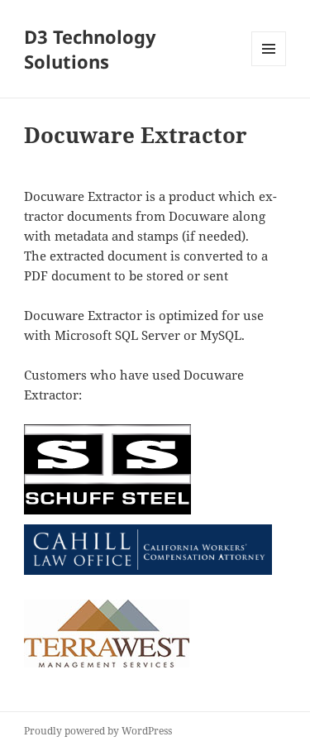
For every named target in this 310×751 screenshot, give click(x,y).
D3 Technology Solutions (90, 49)
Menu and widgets (269, 65)
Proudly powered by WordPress (98, 731)
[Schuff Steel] (107, 469)
